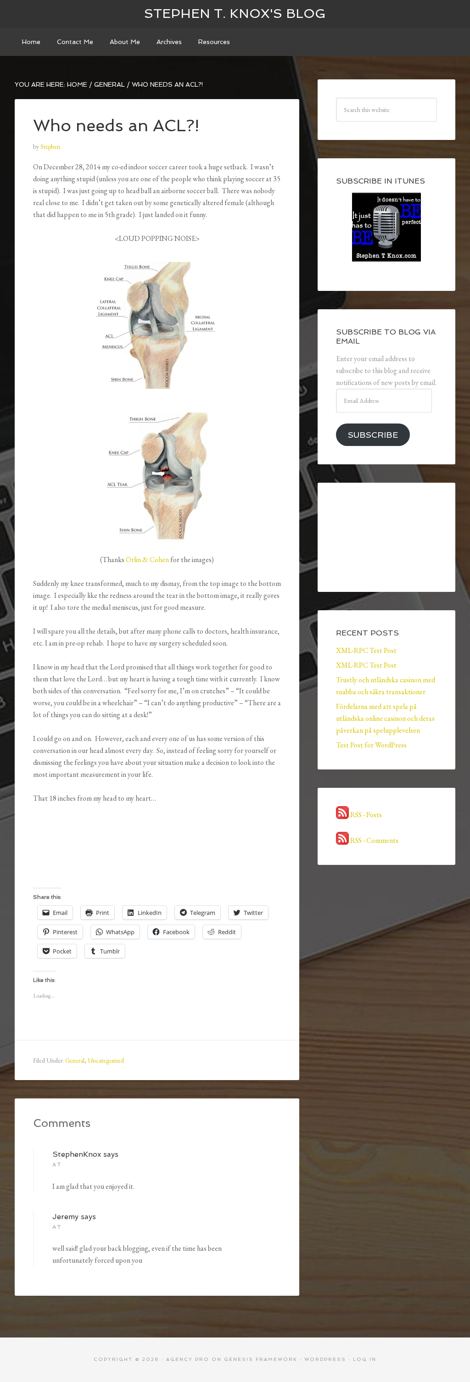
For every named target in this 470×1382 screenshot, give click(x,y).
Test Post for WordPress (371, 745)
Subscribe (373, 435)
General (74, 1060)
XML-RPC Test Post (366, 650)
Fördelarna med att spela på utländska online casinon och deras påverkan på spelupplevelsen (385, 718)
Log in (364, 1359)
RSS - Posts (365, 814)
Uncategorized (106, 1060)
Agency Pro (187, 1359)
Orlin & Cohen (147, 559)
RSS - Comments (373, 840)
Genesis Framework (260, 1359)
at (57, 1164)
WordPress (325, 1359)
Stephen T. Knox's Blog (235, 13)
